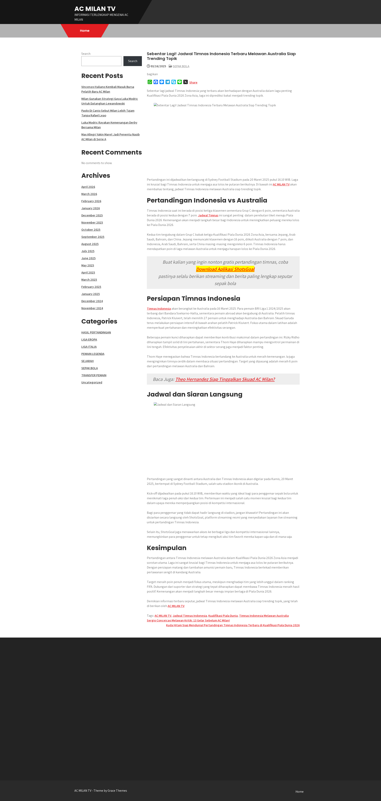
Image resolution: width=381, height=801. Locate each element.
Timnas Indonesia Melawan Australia (264, 616)
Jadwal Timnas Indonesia (190, 616)
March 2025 (89, 280)
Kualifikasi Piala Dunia (223, 616)
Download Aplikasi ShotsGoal (225, 269)
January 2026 (90, 208)
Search (85, 54)
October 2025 (90, 230)
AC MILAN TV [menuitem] (281, 184)
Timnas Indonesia (159, 308)
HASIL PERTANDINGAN (96, 332)
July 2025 (87, 251)
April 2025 (88, 272)
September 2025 (92, 237)
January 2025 (90, 294)
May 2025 (87, 265)
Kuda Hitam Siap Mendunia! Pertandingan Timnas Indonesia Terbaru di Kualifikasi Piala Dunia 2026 (233, 625)
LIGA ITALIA (89, 347)
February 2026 (91, 201)
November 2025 (92, 222)
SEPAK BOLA (181, 66)
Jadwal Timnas (208, 215)
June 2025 (88, 258)
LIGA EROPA (89, 339)
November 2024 (92, 308)
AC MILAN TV (94, 8)
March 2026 (89, 194)
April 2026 (88, 187)
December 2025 (92, 215)
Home (84, 30)
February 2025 (91, 287)
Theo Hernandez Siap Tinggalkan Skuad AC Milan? (225, 379)
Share (193, 82)
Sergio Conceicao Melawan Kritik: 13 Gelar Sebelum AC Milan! (188, 620)
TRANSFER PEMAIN (93, 375)
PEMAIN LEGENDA (92, 354)
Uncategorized (91, 382)
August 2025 (90, 244)
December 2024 (92, 301)
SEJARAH (87, 361)
